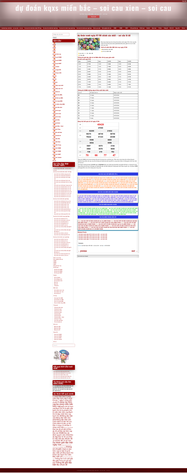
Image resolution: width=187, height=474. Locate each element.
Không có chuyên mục (62, 447)
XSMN (121, 28)
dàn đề (64, 438)
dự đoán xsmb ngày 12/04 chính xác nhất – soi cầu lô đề (93, 236)
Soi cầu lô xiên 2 (66, 456)
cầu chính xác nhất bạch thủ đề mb (62, 175)
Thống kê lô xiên (57, 113)
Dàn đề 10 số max (64, 440)
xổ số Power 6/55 (57, 73)
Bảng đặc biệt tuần (64, 419)
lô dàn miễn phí (61, 452)
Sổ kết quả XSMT (57, 63)
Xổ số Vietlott (57, 277)
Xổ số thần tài (56, 91)
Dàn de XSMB (58, 433)
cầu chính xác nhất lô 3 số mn (61, 239)
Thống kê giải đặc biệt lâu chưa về (62, 463)
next (135, 250)
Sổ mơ (183, 28)
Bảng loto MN (57, 328)
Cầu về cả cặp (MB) (57, 101)
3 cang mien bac (59, 396)
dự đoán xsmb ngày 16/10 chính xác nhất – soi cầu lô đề (93, 237)
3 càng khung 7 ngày (62, 399)
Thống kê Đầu (56, 120)
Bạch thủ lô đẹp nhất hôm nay (63, 413)
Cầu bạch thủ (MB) (57, 95)
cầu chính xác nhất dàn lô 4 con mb (62, 195)
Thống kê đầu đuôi (57, 107)
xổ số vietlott (56, 66)
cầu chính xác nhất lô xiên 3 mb (61, 206)
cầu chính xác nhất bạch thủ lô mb (62, 180)
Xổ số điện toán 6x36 (58, 85)
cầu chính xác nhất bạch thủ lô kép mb (62, 376)
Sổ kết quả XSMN (57, 60)
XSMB (115, 28)
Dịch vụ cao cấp (96, 28)
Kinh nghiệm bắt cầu (106, 28)
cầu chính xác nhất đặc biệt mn (61, 244)
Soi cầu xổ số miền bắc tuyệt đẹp (50, 28)
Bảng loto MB (57, 326)
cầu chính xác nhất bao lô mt (60, 218)
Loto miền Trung (57, 145)
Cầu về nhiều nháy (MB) (59, 104)
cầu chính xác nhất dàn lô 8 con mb (62, 201)
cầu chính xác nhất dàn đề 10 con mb (63, 191)
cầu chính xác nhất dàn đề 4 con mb (62, 187)
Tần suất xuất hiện (57, 132)
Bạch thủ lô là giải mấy (64, 408)
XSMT (126, 28)
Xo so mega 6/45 (57, 70)
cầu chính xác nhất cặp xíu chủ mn (62, 242)
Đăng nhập (184, 1)
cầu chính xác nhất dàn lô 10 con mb (62, 193)
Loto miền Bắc (56, 138)
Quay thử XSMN (57, 151)
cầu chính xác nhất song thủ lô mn (62, 253)
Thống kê (166, 28)
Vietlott (148, 28)
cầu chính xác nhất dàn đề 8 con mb (62, 190)
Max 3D (54, 76)
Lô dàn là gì (63, 451)
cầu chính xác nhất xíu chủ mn (61, 255)
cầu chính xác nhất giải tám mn (61, 245)
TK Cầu (160, 28)
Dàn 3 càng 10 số (59, 425)
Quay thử (177, 28)
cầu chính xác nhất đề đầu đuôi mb (62, 202)
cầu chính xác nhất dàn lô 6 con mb (62, 196)
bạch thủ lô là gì (59, 410)
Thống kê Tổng (56, 129)
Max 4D (54, 79)
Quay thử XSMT (57, 154)
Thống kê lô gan (57, 110)
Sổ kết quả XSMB (57, 57)
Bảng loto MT (57, 329)
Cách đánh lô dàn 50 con (62, 421)
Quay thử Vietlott (57, 157)
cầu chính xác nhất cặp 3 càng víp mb (63, 185)
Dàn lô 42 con (63, 436)
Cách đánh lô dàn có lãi (62, 423)
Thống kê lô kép (57, 116)
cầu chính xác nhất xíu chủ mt (61, 233)
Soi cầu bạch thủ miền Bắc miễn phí (62, 455)
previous (82, 250)
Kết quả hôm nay (134, 28)
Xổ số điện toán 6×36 (59, 290)
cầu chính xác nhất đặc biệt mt (61, 222)
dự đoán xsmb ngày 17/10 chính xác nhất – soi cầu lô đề (93, 239)
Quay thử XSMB (57, 148)
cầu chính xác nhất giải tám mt (61, 223)
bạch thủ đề (57, 415)
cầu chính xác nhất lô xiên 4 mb (61, 207)
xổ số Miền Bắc (96, 57)
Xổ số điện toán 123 (58, 88)
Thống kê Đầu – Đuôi (58, 126)
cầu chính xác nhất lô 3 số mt (61, 225)
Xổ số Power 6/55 (58, 280)
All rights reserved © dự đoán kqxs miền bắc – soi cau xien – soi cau (94, 470)
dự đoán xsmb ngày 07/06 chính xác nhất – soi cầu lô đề (104, 35)
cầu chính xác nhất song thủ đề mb (62, 209)
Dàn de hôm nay (66, 431)
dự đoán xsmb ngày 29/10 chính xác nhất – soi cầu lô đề (93, 234)
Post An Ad (93, 17)
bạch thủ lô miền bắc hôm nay (62, 411)
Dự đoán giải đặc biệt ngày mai (63, 443)
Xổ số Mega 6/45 (58, 279)
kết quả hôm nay (57, 54)
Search (54, 37)
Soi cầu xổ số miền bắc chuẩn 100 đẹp (32, 28)
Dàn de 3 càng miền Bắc (68, 427)
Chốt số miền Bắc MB (107, 47)
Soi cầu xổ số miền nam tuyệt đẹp (84, 28)
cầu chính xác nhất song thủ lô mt (62, 234)
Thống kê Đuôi (56, 123)
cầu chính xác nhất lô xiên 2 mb (61, 204)
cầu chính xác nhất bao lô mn (61, 241)
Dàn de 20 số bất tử (60, 429)
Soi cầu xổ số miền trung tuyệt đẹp (67, 28)
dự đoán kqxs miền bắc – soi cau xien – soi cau (12, 28)
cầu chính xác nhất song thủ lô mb (62, 214)
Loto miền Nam (56, 142)
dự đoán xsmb (63, 447)
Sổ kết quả (142, 28)
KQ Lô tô (171, 28)
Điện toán (154, 28)
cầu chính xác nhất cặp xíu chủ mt (62, 220)
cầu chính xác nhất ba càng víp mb (62, 174)
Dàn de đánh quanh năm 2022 (61, 434)
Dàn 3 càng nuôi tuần (62, 426)
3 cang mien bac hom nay (62, 397)
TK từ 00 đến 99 (57, 135)
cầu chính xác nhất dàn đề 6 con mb (62, 188)
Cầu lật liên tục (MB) (58, 98)
